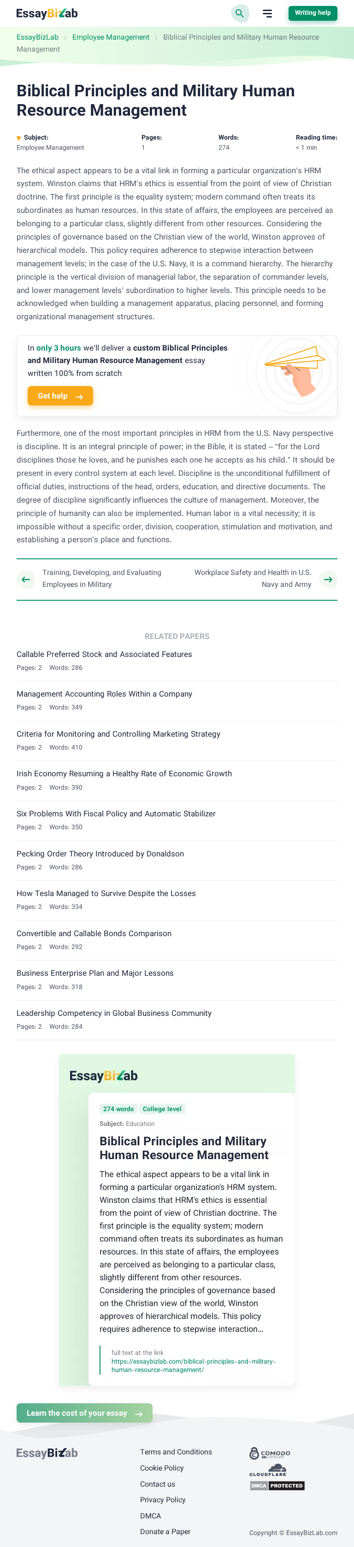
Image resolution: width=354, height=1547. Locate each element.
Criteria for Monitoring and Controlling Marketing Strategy (118, 735)
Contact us (157, 1485)
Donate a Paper (165, 1532)
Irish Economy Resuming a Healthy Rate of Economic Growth (124, 774)
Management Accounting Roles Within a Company (104, 695)
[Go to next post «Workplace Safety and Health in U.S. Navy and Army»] (262, 579)
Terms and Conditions (176, 1453)
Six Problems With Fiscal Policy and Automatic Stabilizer (116, 814)
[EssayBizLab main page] (47, 13)
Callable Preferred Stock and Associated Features (104, 655)
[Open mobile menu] (267, 14)
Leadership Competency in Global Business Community (114, 1014)
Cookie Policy (162, 1469)
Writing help (313, 13)
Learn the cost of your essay (77, 1414)
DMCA (150, 1517)
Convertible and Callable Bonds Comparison (94, 934)
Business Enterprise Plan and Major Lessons (95, 974)
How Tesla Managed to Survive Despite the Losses (106, 894)
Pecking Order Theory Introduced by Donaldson (100, 855)
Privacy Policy (163, 1500)
